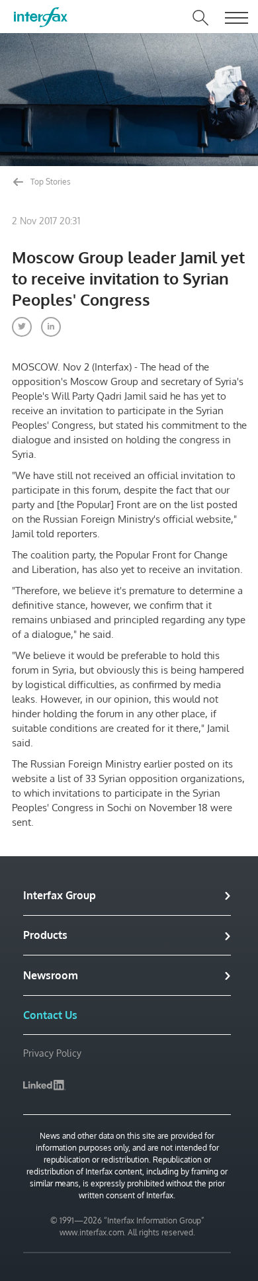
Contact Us (50, 1015)
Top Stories (49, 182)
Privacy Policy (52, 1053)
